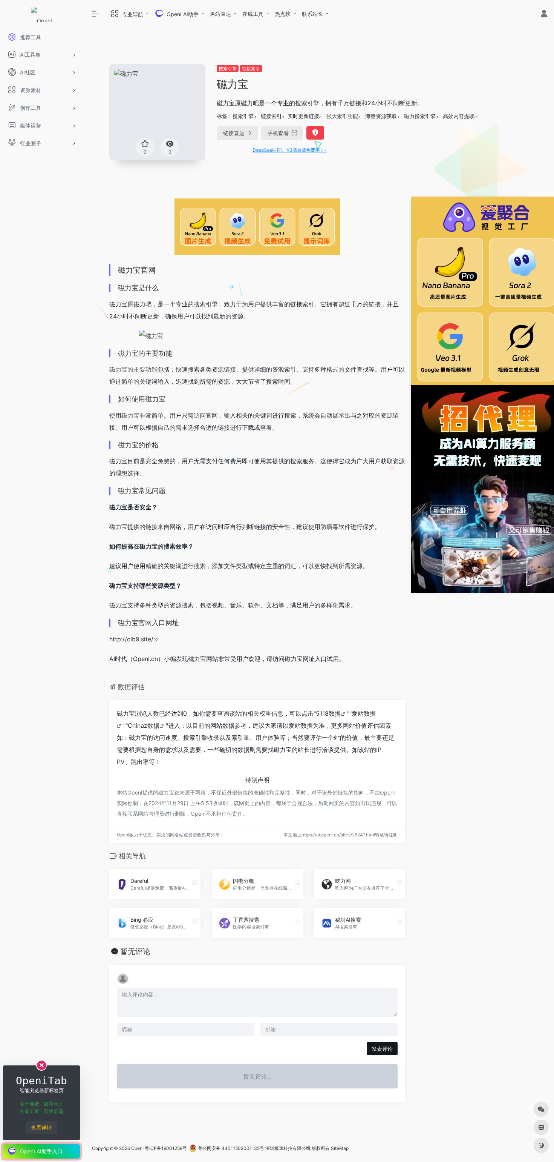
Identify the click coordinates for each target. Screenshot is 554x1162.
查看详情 (41, 1127)
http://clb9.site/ (131, 639)
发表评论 (382, 1048)
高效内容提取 (458, 116)
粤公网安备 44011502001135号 (230, 1148)
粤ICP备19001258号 (166, 1148)
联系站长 (312, 14)
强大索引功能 (342, 116)
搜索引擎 (228, 68)
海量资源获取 (381, 116)
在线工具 (252, 14)
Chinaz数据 (143, 725)
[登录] (544, 14)
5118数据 (328, 713)
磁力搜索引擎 (420, 116)
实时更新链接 (303, 116)
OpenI (137, 1148)
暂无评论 (135, 951)
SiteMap (340, 1148)
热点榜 (283, 14)
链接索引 (251, 68)
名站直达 (220, 14)
